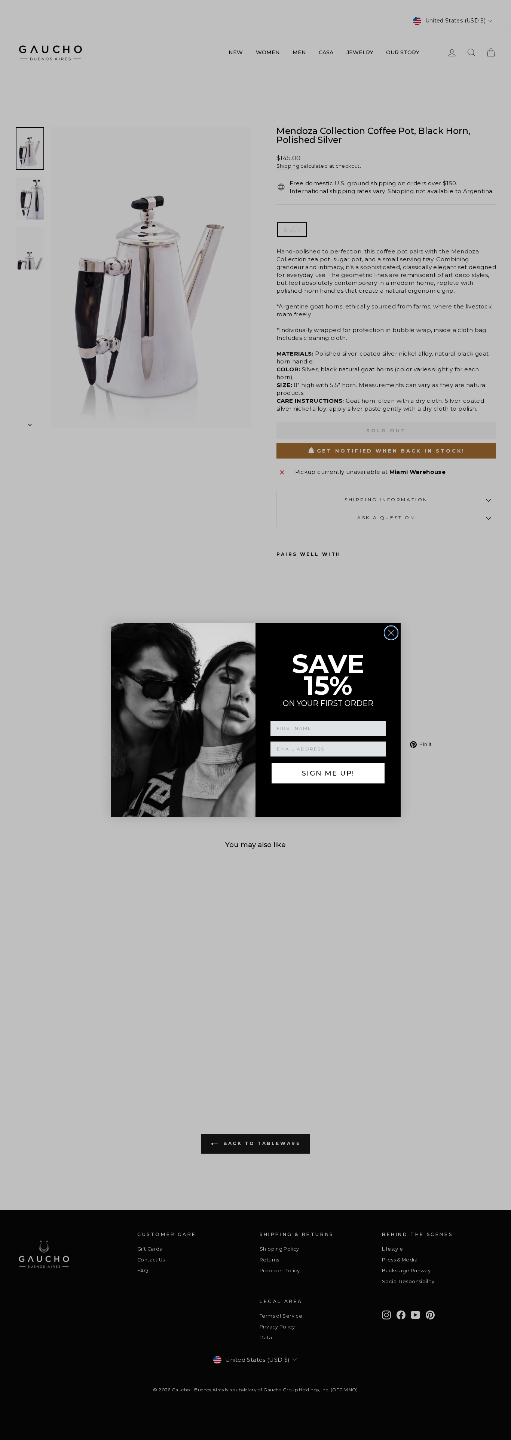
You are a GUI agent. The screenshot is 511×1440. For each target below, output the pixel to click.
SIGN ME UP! (328, 773)
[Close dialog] (391, 632)
